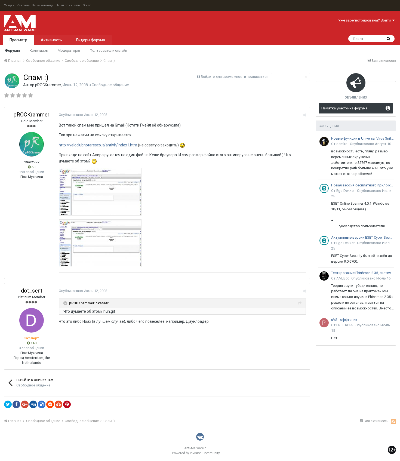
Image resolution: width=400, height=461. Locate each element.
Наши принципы (68, 5)
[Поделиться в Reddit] (50, 404)
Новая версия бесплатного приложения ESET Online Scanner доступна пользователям (362, 185)
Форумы (12, 50)
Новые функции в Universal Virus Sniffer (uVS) (362, 138)
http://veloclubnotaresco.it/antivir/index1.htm (98, 145)
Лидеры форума (90, 40)
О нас (87, 5)
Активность (51, 40)
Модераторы (69, 50)
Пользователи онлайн (108, 50)
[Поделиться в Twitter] (8, 404)
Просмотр (18, 40)
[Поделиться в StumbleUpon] (58, 404)
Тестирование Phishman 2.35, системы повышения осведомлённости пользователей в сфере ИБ (362, 273)
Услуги (9, 5)
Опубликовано (83, 115)
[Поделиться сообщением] (304, 115)
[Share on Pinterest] (67, 404)
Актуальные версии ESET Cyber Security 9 (362, 237)
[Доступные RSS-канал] (393, 421)
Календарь (39, 50)
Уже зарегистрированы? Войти (365, 20)
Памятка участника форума (344, 108)
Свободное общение (110, 85)
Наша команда (43, 5)
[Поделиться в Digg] (33, 404)
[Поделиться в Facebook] (16, 404)
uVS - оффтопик (344, 320)
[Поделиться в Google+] (25, 404)
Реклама (23, 5)
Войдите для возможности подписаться (234, 77)
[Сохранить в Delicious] (41, 404)
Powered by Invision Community (196, 453)
